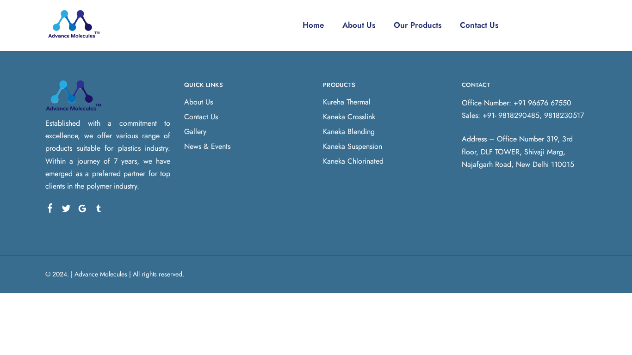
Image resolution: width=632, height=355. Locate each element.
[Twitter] (66, 210)
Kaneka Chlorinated (353, 161)
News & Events (207, 146)
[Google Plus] (82, 210)
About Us (358, 25)
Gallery (195, 131)
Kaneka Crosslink (349, 116)
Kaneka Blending (349, 131)
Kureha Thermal (347, 102)
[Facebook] (50, 210)
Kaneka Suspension (352, 146)
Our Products (417, 25)
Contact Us (479, 25)
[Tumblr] (99, 210)
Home (313, 25)
